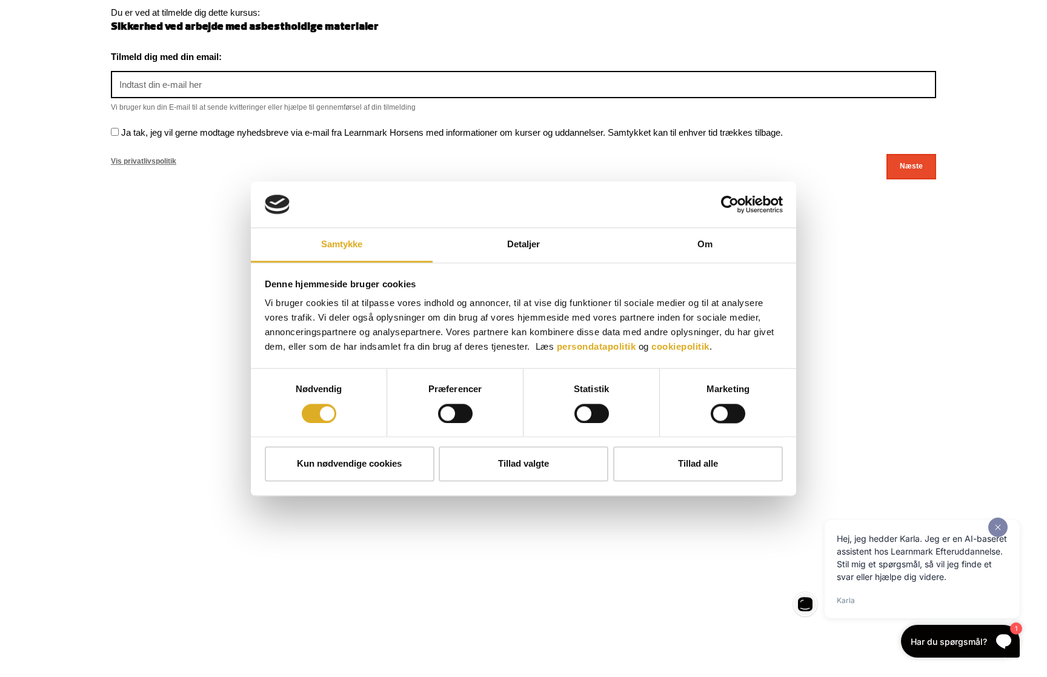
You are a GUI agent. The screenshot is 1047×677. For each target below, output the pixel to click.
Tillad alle (698, 464)
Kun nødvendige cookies (349, 464)
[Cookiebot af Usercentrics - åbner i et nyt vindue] (730, 204)
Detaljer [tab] (523, 244)
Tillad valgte (523, 464)
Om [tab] (705, 244)
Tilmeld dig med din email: (166, 57)
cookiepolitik (680, 347)
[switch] (455, 413)
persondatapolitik (596, 347)
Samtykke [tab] (342, 244)
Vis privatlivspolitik (143, 161)
